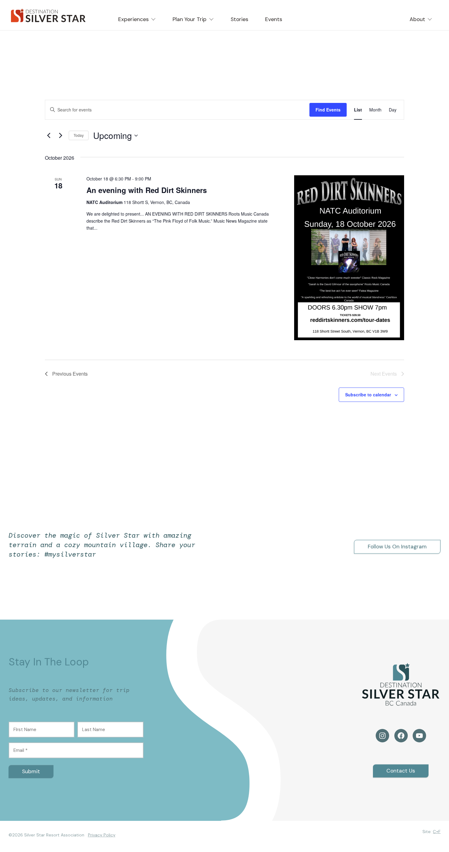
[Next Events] (60, 135)
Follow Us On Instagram (397, 546)
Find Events (328, 110)
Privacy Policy (101, 835)
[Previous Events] (48, 135)
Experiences (133, 19)
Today (79, 135)
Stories (239, 19)
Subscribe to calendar (368, 394)
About (417, 19)
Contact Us (400, 770)
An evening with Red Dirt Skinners (146, 190)
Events (273, 19)
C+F (436, 831)
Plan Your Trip (189, 19)
